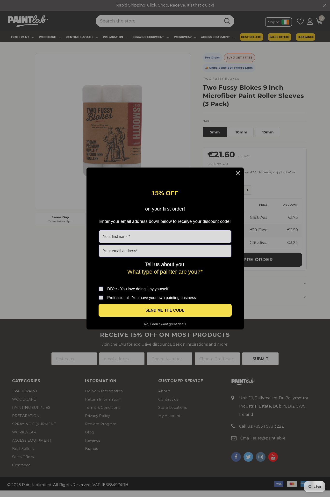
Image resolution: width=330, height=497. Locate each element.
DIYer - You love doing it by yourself (137, 289)
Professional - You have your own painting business (151, 298)
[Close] (238, 173)
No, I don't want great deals (165, 324)
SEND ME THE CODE (165, 310)
